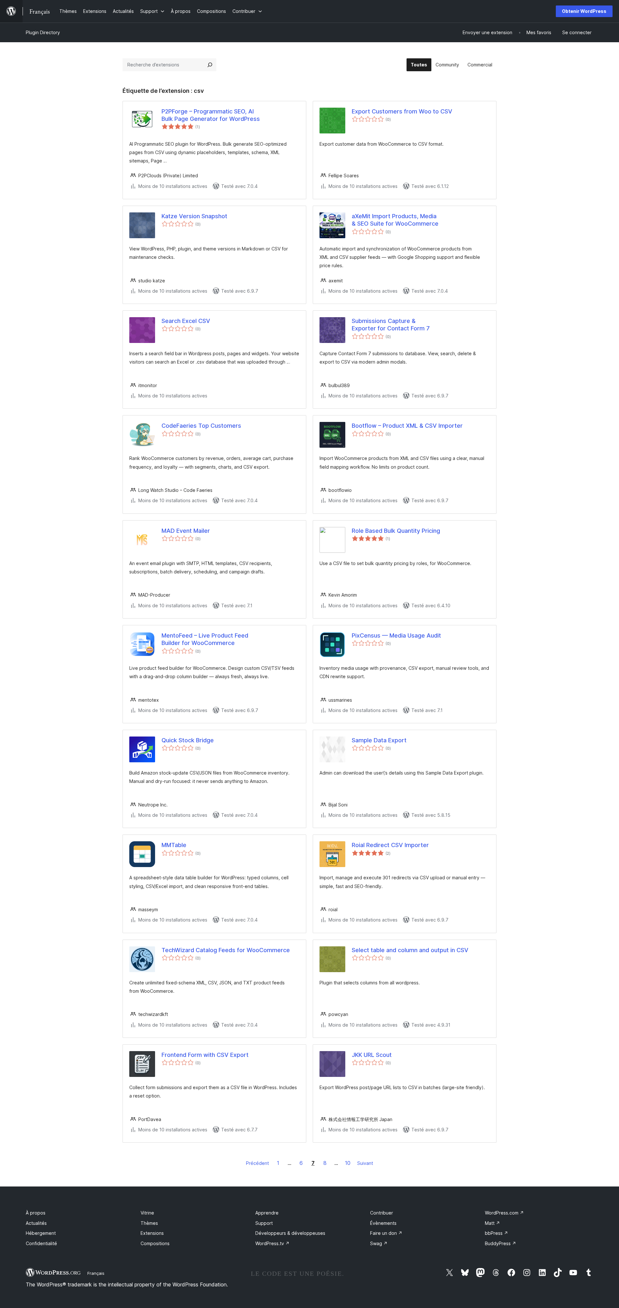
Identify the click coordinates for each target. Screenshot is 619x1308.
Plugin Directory (43, 32)
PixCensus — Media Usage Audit (396, 635)
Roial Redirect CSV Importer (390, 845)
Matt (492, 1223)
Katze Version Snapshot (194, 216)
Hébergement (41, 1233)
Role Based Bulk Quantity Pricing (396, 530)
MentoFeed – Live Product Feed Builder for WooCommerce (205, 639)
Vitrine (147, 1212)
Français (95, 1273)
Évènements (383, 1223)
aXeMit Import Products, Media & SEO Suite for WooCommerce (395, 220)
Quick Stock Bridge (188, 740)
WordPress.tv (272, 1243)
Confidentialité (41, 1243)
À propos (35, 1212)
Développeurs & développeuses (290, 1233)
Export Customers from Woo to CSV (402, 111)
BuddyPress (500, 1243)
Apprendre (267, 1212)
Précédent (257, 1163)
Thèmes (149, 1223)
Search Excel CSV (186, 320)
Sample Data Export (379, 740)
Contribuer (381, 1212)
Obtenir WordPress (584, 11)
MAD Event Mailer (186, 530)
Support (264, 1223)
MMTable (174, 845)
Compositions (155, 1243)
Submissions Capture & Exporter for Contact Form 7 (391, 324)
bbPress (496, 1233)
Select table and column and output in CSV (410, 950)
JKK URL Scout (372, 1054)
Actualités (36, 1223)
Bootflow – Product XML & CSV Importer (407, 425)
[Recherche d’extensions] (209, 64)
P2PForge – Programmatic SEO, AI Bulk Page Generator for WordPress (211, 115)
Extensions (152, 1233)
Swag (379, 1243)
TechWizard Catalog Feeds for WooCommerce (226, 950)
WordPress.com (504, 1212)
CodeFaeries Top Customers (201, 425)
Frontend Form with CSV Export (205, 1054)
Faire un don (386, 1233)
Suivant (365, 1163)
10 (347, 1163)
